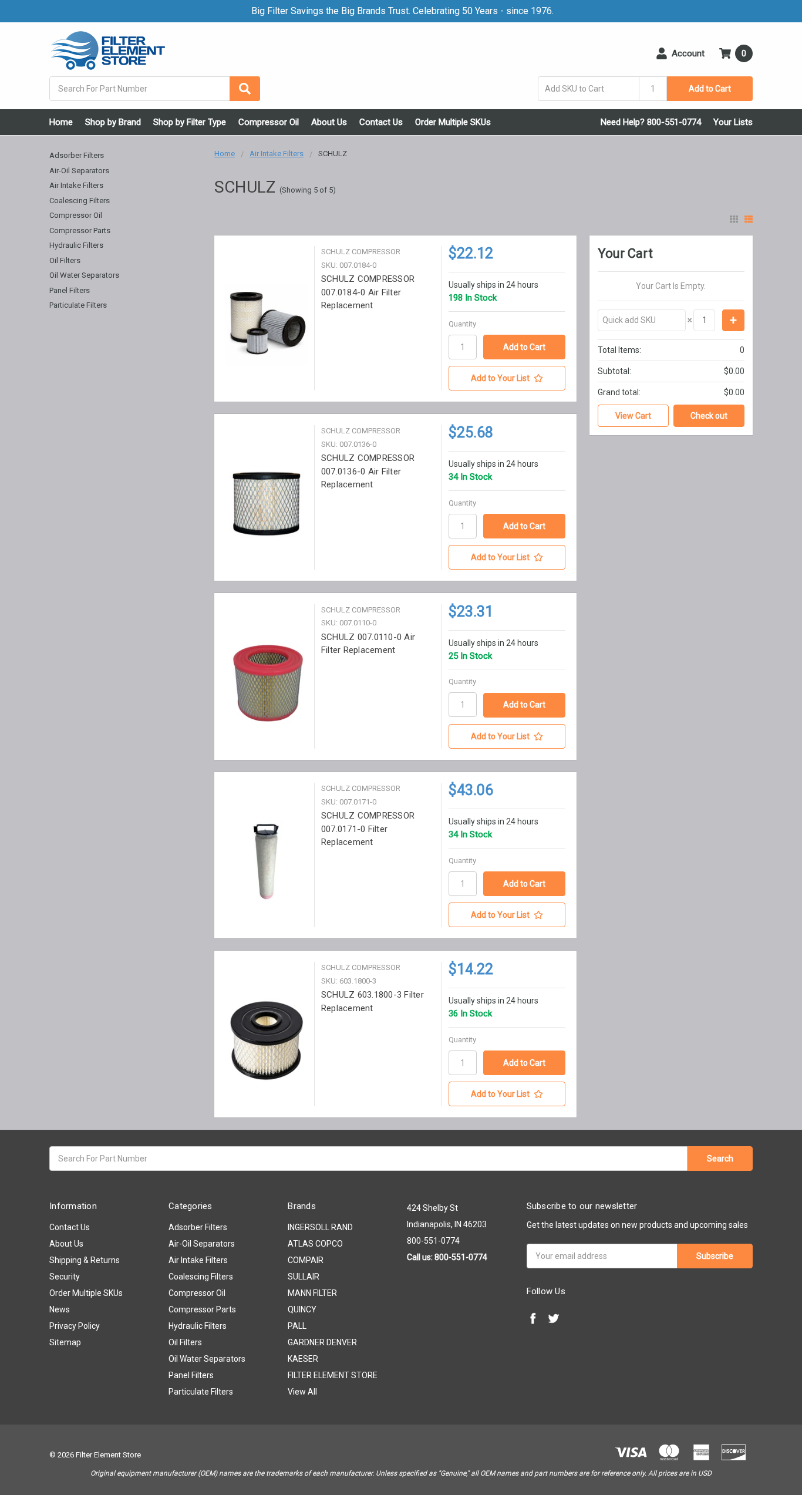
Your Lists (733, 122)
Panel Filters (69, 290)
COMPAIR (306, 1260)
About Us (329, 122)
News (59, 1309)
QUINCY (302, 1309)
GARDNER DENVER (322, 1342)
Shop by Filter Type (189, 122)
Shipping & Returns (84, 1260)
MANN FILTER (312, 1293)
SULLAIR (303, 1276)
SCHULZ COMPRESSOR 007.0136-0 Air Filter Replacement (368, 471)
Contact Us (381, 122)
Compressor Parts (79, 230)
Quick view (266, 324)
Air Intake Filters (76, 185)
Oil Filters (64, 260)
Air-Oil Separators (79, 170)
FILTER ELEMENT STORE (333, 1375)
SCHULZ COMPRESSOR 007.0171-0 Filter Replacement (368, 828)
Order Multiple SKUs (453, 122)
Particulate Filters (78, 305)
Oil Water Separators (84, 275)
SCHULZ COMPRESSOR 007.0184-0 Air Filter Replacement (368, 292)
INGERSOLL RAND (320, 1227)
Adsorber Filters (76, 155)
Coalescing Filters (79, 200)
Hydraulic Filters (76, 245)
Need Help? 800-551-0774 (651, 122)
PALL (297, 1326)
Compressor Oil (268, 122)
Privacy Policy (74, 1326)
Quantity (462, 323)
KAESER (303, 1358)
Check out (708, 415)
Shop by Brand (113, 122)
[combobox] (154, 88)
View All (302, 1391)
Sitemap (65, 1342)
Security (64, 1276)
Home (61, 122)
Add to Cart (710, 88)
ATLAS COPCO (315, 1243)
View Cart (633, 415)
